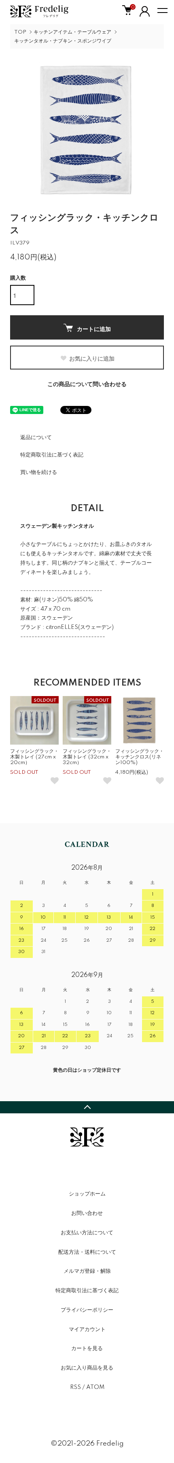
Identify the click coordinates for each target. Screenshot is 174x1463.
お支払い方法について (87, 1233)
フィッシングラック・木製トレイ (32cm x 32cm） (87, 757)
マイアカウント (87, 1329)
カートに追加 (94, 329)
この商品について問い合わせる (87, 384)
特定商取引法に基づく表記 (51, 455)
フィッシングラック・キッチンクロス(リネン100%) (139, 757)
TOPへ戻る (87, 1107)
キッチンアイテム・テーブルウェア (72, 32)
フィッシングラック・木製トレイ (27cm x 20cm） (34, 757)
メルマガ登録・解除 (87, 1271)
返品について (36, 437)
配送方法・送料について (87, 1252)
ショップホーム (87, 1194)
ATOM (95, 1387)
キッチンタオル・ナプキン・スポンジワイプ (62, 41)
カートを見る (87, 1348)
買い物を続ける (38, 472)
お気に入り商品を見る (87, 1368)
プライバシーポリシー (87, 1310)
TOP (20, 32)
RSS (75, 1387)
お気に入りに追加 (92, 358)
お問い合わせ (87, 1213)
